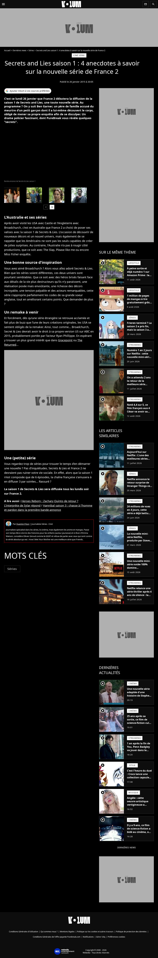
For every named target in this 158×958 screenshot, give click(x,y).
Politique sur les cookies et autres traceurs (95, 931)
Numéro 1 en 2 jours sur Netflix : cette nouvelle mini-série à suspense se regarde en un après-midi (139, 359)
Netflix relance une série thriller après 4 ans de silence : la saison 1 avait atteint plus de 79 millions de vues (139, 597)
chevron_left (46, 207)
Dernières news (19, 50)
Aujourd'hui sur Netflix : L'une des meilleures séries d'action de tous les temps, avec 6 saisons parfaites (139, 460)
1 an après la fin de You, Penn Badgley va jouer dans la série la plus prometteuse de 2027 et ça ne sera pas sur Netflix (138, 753)
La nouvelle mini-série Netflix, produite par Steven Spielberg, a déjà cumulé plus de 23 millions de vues (139, 542)
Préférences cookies (116, 937)
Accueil (7, 50)
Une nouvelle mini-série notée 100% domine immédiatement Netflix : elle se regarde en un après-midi (138, 571)
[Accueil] (74, 4)
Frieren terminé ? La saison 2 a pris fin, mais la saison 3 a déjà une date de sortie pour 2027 (139, 329)
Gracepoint (65, 340)
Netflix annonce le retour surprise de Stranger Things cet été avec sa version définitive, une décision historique (139, 487)
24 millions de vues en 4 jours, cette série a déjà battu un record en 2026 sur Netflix (138, 513)
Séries (31, 50)
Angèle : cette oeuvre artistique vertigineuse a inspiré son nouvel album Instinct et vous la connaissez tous (138, 808)
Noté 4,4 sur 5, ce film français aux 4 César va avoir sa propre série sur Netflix (138, 411)
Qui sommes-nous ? (49, 931)
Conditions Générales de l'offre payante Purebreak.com (56, 937)
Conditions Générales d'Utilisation (23, 931)
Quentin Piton (22, 524)
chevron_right (52, 207)
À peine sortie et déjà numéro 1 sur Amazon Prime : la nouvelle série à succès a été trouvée (139, 275)
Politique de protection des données (131, 931)
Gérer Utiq (100, 937)
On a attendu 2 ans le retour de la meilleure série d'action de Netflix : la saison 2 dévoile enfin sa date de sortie (139, 388)
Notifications (88, 937)
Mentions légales (67, 931)
